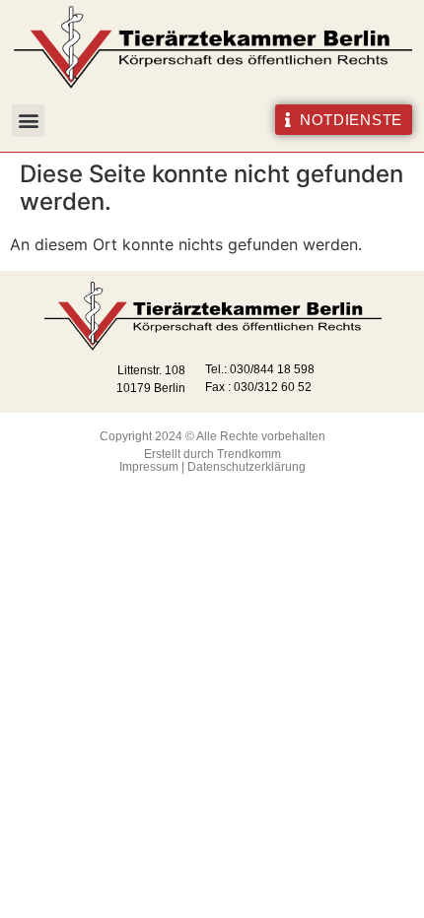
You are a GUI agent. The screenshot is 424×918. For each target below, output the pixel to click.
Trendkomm (249, 454)
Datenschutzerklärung (246, 467)
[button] (28, 120)
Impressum (148, 467)
